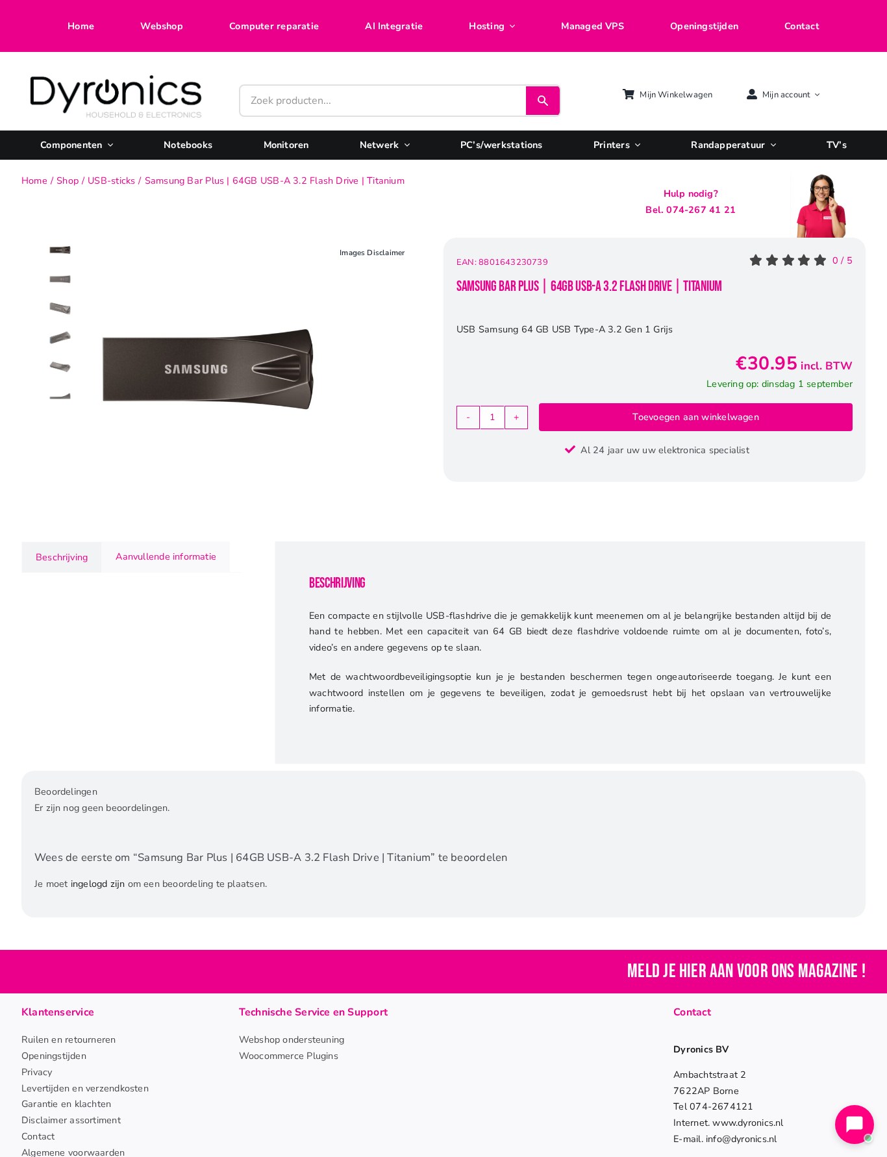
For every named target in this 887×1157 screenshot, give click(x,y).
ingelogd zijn (98, 883)
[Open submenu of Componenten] (108, 145)
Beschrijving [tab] (62, 557)
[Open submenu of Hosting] (510, 26)
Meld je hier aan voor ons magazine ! (746, 971)
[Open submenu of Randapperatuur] (770, 145)
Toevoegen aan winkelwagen (695, 416)
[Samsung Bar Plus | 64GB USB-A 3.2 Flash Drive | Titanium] (208, 369)
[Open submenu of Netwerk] (404, 145)
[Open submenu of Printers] (635, 145)
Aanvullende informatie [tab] (166, 556)
